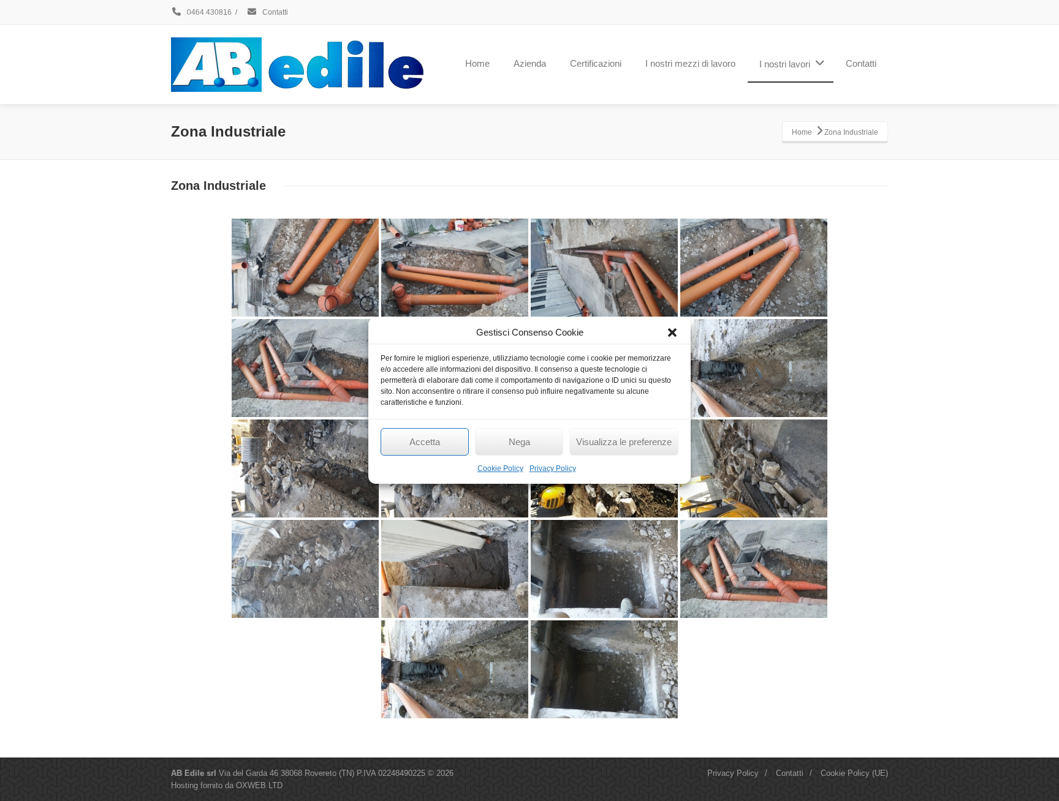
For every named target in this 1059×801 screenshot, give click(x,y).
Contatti (274, 12)
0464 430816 (208, 12)
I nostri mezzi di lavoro (690, 63)
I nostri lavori (784, 64)
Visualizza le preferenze (624, 442)
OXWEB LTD (259, 785)
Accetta (424, 442)
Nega (519, 442)
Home (477, 63)
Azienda (530, 63)
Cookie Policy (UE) (854, 773)
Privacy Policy (553, 468)
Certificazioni (595, 63)
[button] (672, 332)
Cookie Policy (500, 468)
